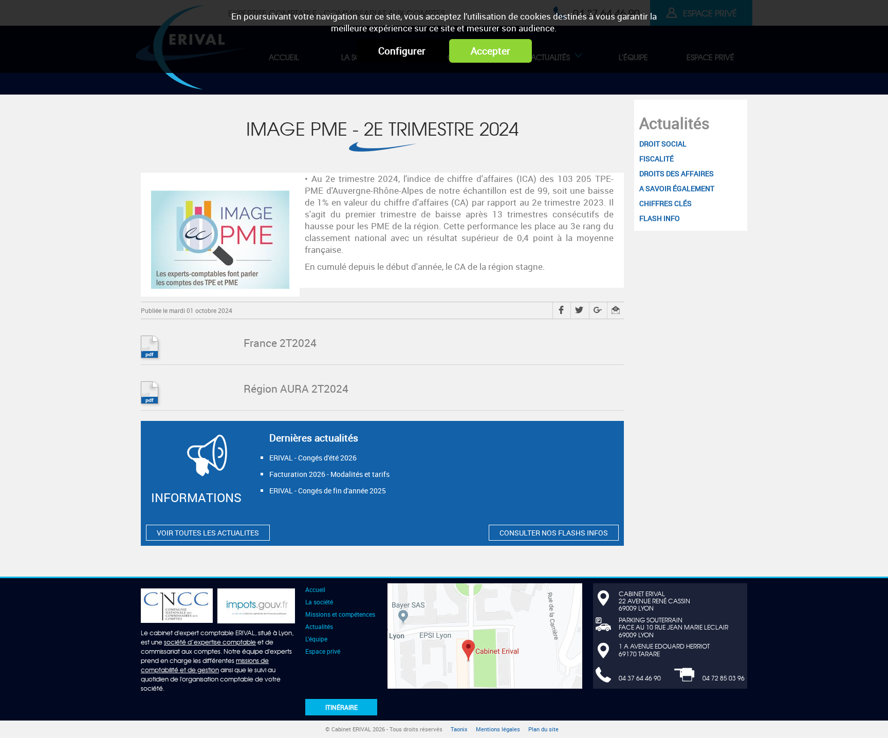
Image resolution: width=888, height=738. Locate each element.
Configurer (401, 51)
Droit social (331, 75)
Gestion (550, 75)
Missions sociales (440, 75)
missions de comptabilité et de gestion (205, 665)
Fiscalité (503, 75)
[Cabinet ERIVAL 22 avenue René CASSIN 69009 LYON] (484, 635)
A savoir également (534, 75)
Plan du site (543, 729)
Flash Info (667, 75)
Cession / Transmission (620, 75)
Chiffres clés (608, 75)
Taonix (459, 729)
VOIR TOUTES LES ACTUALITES (208, 533)
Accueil (315, 589)
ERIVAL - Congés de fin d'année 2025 (327, 490)
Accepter (490, 51)
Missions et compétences (340, 614)
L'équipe (316, 639)
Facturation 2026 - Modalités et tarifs (329, 474)
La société (319, 602)
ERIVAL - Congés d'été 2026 (313, 458)
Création (375, 75)
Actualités (674, 123)
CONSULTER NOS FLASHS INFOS (553, 533)
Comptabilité (319, 75)
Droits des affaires (451, 75)
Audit (687, 75)
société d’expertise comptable (210, 642)
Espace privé (322, 651)
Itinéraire (341, 707)
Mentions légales (498, 729)
